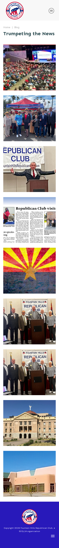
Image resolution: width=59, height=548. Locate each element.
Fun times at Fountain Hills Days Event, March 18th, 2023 (29, 118)
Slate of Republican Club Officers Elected (29, 321)
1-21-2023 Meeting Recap (29, 372)
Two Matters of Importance (29, 474)
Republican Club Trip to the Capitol (29, 220)
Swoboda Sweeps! (29, 67)
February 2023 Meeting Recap (29, 169)
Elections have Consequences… (29, 271)
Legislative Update (29, 423)
